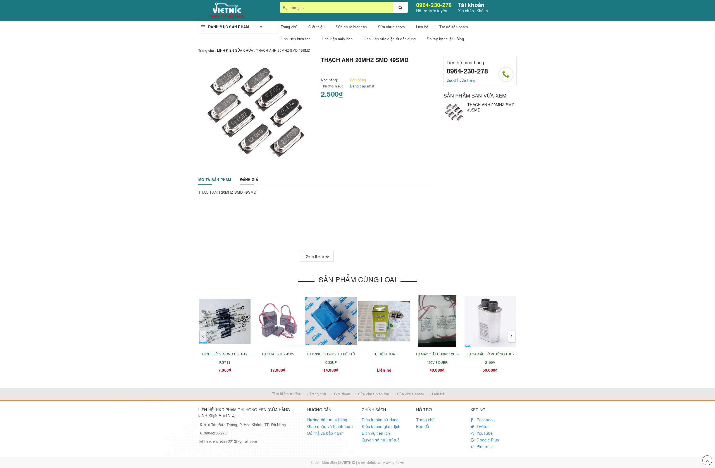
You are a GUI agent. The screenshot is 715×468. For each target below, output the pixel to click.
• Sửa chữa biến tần (372, 393)
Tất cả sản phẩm (453, 26)
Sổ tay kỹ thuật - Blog (445, 38)
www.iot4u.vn (393, 462)
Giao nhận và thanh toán (330, 426)
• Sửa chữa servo (409, 393)
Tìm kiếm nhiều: (286, 393)
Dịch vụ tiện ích (376, 433)
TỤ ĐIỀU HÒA (384, 353)
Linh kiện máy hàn (337, 38)
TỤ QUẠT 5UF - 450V (277, 353)
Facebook (485, 419)
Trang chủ (289, 26)
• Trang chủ (316, 393)
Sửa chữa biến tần (351, 26)
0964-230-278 (434, 5)
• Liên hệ (437, 393)
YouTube (484, 433)
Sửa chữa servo (391, 26)
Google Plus (487, 440)
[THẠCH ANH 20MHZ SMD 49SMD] (454, 112)
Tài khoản (471, 5)
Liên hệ (422, 26)
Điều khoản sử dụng (380, 419)
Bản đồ (422, 426)
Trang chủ (425, 419)
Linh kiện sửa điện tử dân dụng (390, 38)
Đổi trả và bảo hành (325, 433)
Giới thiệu (316, 26)
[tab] (214, 179)
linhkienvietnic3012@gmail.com (230, 441)
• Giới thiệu (340, 393)
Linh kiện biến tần (296, 38)
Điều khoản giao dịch (381, 426)
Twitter (482, 426)
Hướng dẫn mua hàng (327, 419)
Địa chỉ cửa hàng (461, 80)
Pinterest (484, 446)
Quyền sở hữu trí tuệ (381, 440)
